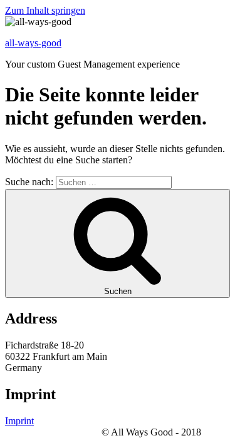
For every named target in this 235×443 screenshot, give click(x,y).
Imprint (19, 420)
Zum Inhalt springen (45, 10)
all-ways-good (33, 43)
